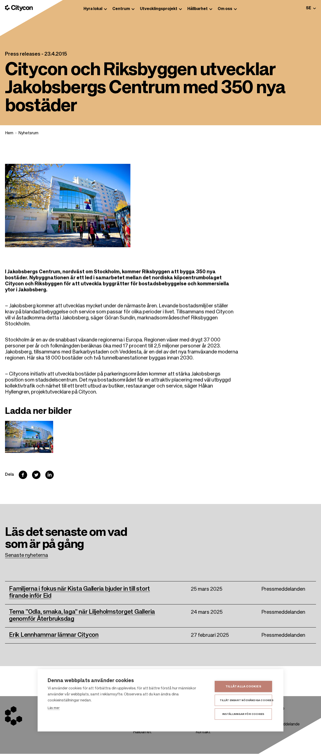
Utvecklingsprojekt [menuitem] (158, 9)
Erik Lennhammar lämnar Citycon (54, 635)
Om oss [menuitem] (225, 9)
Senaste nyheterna (26, 555)
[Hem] (19, 8)
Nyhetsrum (28, 133)
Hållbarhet (142, 732)
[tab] (311, 8)
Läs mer (54, 708)
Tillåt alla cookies (243, 686)
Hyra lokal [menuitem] (93, 9)
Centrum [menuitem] (121, 9)
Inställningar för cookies (243, 714)
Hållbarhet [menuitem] (197, 9)
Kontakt (203, 732)
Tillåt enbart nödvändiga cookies (246, 700)
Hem (9, 133)
